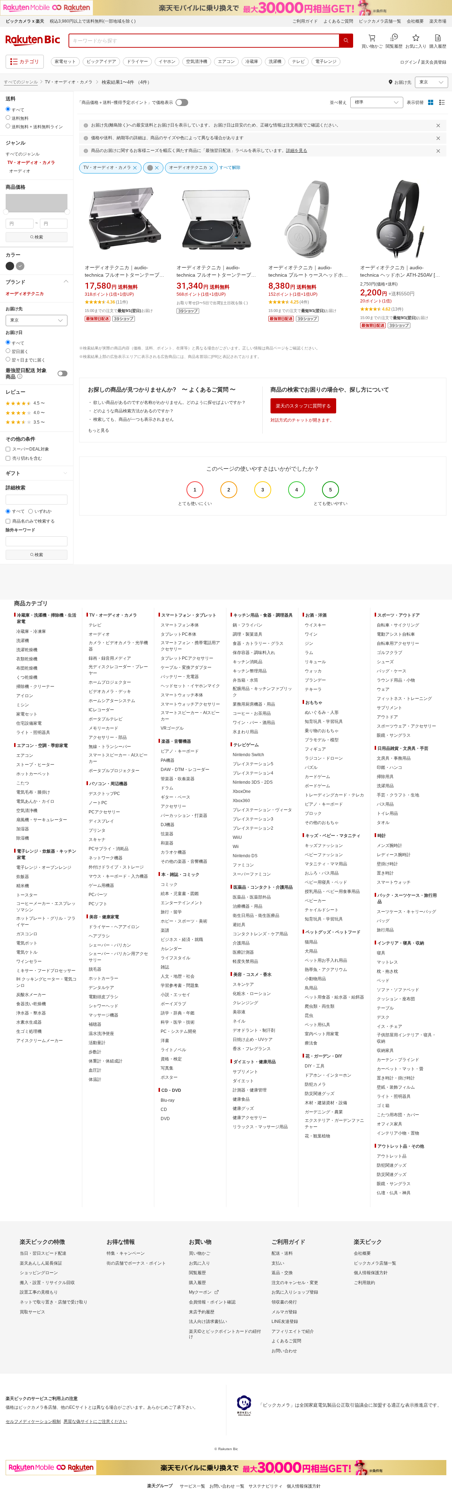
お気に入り (199, 1263)
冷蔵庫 (251, 61)
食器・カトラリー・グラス (258, 643)
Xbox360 (241, 800)
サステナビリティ (265, 1486)
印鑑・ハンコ (389, 767)
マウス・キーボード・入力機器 (118, 876)
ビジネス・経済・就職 (182, 939)
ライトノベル (173, 1049)
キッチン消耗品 (247, 661)
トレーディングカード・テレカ (334, 795)
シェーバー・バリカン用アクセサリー (118, 957)
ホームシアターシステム (112, 700)
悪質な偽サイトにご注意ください (95, 1421)
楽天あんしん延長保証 (41, 1263)
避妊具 (239, 924)
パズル (311, 767)
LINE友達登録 (285, 1321)
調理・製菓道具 (247, 634)
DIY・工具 (315, 1066)
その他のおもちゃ (322, 822)
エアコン (226, 61)
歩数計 (95, 1051)
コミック (169, 884)
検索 (39, 237)
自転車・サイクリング (398, 625)
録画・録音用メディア (110, 658)
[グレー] (20, 266)
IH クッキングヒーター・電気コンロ (46, 982)
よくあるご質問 (338, 21)
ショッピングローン (39, 1272)
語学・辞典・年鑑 (178, 1013)
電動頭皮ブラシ (103, 996)
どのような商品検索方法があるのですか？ (133, 410)
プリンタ (97, 830)
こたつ (22, 783)
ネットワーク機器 (106, 857)
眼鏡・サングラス (394, 735)
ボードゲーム (317, 785)
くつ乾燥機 (26, 677)
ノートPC (98, 802)
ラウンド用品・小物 (396, 680)
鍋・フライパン (247, 625)
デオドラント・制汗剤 (254, 1030)
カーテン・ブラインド (398, 1059)
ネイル (239, 1021)
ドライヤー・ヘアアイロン (114, 926)
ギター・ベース (175, 797)
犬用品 (311, 951)
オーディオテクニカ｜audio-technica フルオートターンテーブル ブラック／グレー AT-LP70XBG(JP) (216, 275)
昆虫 (309, 1015)
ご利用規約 (364, 1282)
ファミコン (243, 865)
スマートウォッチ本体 (182, 695)
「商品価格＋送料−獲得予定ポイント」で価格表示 (125, 102)
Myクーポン (200, 1292)
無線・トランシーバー (110, 746)
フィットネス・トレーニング (404, 698)
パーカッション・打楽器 (184, 815)
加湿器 (22, 828)
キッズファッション (324, 845)
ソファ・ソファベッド (398, 989)
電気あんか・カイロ (35, 801)
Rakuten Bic (33, 40)
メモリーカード (103, 728)
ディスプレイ (101, 821)
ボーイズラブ (173, 1003)
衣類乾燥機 (26, 659)
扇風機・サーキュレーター (41, 819)
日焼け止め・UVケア (253, 1039)
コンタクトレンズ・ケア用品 (260, 933)
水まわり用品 (245, 731)
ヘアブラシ (99, 936)
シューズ (385, 661)
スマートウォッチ (394, 882)
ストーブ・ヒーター (35, 764)
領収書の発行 (284, 1302)
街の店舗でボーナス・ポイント (136, 1263)
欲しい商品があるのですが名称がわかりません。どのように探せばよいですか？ (169, 402)
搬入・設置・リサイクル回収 (47, 1282)
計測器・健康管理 (250, 1090)
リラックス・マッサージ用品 (260, 1126)
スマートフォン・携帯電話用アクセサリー (190, 646)
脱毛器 (95, 969)
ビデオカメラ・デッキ (110, 691)
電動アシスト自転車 (396, 634)
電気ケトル (26, 952)
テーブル (385, 1008)
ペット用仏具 (317, 1024)
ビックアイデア (101, 61)
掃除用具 (385, 776)
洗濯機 (275, 61)
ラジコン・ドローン (324, 758)
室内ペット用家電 (322, 1033)
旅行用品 (385, 930)
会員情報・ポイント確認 (212, 1302)
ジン (309, 643)
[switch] (62, 373)
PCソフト (98, 903)
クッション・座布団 (396, 998)
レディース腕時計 (394, 854)
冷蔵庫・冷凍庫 (31, 631)
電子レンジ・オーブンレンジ (43, 867)
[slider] (5, 211)
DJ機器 (167, 824)
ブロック (313, 813)
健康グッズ (243, 1108)
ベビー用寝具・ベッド (326, 882)
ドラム (167, 787)
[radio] (8, 109)
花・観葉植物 (317, 1136)
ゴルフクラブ (389, 652)
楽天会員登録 (433, 62)
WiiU (237, 837)
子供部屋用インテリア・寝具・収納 (406, 1038)
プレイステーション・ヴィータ (262, 809)
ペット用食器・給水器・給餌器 (334, 997)
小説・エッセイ (175, 994)
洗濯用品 (385, 785)
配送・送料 (282, 1253)
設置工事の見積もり (39, 1292)
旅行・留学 (171, 912)
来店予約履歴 (201, 1311)
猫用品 (311, 942)
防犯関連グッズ (391, 1165)
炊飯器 (22, 876)
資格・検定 (171, 1058)
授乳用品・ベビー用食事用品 (332, 891)
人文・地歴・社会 (178, 976)
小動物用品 (315, 978)
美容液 (239, 1012)
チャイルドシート (322, 909)
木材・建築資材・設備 (326, 1102)
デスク (383, 1017)
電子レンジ (326, 61)
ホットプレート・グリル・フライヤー (46, 921)
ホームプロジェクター (110, 682)
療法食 (311, 1043)
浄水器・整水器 (31, 1013)
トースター (26, 895)
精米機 (22, 885)
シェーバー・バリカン (110, 945)
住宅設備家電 (29, 723)
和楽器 (167, 843)
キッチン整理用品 (250, 671)
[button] (13, 203)
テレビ (298, 61)
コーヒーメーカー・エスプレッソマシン (46, 906)
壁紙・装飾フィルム (396, 1087)
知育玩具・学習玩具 (324, 721)
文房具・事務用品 (394, 758)
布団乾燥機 (26, 668)
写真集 (167, 1068)
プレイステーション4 (253, 773)
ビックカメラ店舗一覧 (380, 21)
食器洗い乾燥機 (31, 1003)
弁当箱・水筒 (245, 680)
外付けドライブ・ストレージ (116, 867)
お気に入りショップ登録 (295, 1292)
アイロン (24, 695)
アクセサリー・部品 (108, 737)
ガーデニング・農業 (324, 1111)
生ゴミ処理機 (29, 1031)
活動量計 (97, 1042)
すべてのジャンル (21, 82)
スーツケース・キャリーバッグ (406, 911)
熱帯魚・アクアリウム (326, 969)
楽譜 (165, 930)
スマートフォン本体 (180, 625)
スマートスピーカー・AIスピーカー (118, 758)
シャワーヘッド (103, 1005)
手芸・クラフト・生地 (398, 795)
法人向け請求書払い (208, 1321)
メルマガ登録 (284, 1311)
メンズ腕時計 (389, 845)
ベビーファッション (324, 854)
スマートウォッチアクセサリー (190, 704)
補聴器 (95, 1024)
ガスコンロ (26, 933)
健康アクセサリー (250, 1117)
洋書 (165, 1040)
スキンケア (243, 984)
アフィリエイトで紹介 (293, 1331)
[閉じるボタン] (439, 125)
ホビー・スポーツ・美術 (184, 921)
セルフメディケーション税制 (33, 1421)
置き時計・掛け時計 (396, 1078)
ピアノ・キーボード (180, 751)
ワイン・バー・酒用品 (254, 722)
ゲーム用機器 (101, 885)
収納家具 (385, 1050)
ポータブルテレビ (106, 719)
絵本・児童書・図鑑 (180, 893)
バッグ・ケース (391, 671)
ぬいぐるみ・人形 (322, 712)
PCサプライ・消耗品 (109, 848)
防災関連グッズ (319, 1093)
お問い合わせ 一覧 (226, 1486)
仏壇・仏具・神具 (394, 1192)
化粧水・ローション (252, 993)
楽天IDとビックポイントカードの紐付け (225, 1334)
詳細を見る (296, 150)
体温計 (95, 1079)
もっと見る (98, 430)
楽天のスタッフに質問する (303, 405)
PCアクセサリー (104, 812)
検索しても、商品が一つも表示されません (133, 419)
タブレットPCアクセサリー (187, 658)
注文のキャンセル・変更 (295, 1282)
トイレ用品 (387, 813)
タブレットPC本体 (178, 634)
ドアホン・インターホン (328, 1075)
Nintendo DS (245, 855)
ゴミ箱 (383, 1105)
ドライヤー (137, 61)
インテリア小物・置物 (398, 1133)
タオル (383, 822)
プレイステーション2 (253, 828)
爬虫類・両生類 (319, 1006)
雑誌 (165, 967)
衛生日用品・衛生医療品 (256, 915)
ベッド (383, 980)
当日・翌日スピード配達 (43, 1253)
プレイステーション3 (253, 819)
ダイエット (243, 1080)
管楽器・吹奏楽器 (178, 778)
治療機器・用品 (247, 906)
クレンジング (245, 1002)
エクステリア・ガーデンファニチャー (334, 1123)
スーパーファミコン (252, 874)
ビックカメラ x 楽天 (25, 21)
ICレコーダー (101, 709)
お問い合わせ (284, 1350)
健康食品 (241, 1099)
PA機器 (167, 760)
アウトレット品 (391, 1156)
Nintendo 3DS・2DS (253, 782)
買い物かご (199, 1253)
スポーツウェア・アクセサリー (406, 726)
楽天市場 (437, 21)
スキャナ (97, 839)
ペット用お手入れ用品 (326, 960)
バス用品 (385, 804)
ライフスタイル (175, 957)
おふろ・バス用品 (322, 873)
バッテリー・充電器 (180, 676)
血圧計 (95, 1070)
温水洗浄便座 (101, 1033)
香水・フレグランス (252, 1048)
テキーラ (313, 689)
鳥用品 (311, 987)
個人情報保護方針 (371, 1272)
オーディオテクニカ (25, 293)
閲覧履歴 (197, 1272)
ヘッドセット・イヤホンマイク (190, 685)
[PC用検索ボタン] (346, 41)
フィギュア (315, 749)
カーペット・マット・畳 (400, 1068)
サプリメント (245, 1071)
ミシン (22, 704)
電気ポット (26, 943)
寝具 (381, 952)
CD (164, 1109)
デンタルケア (101, 987)
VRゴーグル (172, 728)
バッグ (383, 920)
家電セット (65, 61)
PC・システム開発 (178, 1031)
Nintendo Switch (248, 754)
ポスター (169, 1077)
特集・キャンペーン (126, 1253)
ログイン (408, 62)
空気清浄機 (196, 61)
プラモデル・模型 (322, 739)
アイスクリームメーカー (39, 1040)
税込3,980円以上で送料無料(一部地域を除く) (93, 21)
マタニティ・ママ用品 (326, 863)
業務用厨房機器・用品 (254, 704)
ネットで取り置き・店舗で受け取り (54, 1302)
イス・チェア (389, 1026)
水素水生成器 (29, 1022)
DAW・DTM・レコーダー (185, 769)
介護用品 (241, 943)
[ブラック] (10, 266)
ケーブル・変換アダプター (186, 667)
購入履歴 (197, 1282)
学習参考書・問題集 (180, 985)
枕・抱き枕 (387, 971)
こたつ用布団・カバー (398, 1114)
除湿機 (22, 838)
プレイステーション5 (253, 763)
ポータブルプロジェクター (114, 770)
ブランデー (315, 680)
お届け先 (14, 309)
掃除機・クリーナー (35, 686)
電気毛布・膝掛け (33, 792)
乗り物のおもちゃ (322, 730)
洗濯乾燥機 (26, 649)
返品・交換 (282, 1272)
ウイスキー (315, 625)
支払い (278, 1263)
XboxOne (242, 791)
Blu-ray (167, 1100)
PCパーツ (98, 894)
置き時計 (385, 873)
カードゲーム (317, 776)
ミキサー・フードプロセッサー (46, 970)
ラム (309, 652)
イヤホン (167, 61)
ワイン (311, 634)
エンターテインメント (182, 902)
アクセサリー (173, 806)
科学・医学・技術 (178, 1022)
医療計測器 (243, 952)
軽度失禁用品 (245, 961)
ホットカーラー (103, 978)
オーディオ (99, 634)
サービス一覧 (192, 1486)
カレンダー (171, 948)
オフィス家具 (389, 1124)
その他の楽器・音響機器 (184, 861)
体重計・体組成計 (106, 1061)
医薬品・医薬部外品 (252, 897)
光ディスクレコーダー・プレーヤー (118, 670)
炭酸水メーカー (31, 994)
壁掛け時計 (387, 863)
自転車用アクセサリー (398, 643)
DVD (165, 1118)
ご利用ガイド (305, 21)
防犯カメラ (315, 1084)
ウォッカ (313, 671)
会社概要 (415, 21)
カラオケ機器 (173, 852)
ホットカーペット (33, 773)
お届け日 (14, 332)
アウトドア (387, 716)
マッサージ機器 (103, 1015)
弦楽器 (167, 833)
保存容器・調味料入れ (254, 652)
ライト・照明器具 (33, 732)
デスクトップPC (104, 793)
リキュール (315, 661)
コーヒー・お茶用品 (252, 713)
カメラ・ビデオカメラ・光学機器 (118, 646)
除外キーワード (20, 530)
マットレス (387, 962)
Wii (236, 846)
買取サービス (32, 1311)
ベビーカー (315, 900)
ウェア (383, 689)
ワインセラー (29, 961)
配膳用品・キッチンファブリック (262, 691)
